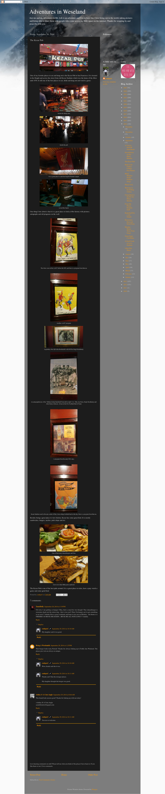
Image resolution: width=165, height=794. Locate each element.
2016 (125, 117)
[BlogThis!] (59, 595)
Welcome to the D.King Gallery (129, 190)
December (129, 127)
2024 (125, 91)
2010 (125, 291)
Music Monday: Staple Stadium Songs (129, 178)
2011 (125, 288)
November (129, 132)
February (129, 274)
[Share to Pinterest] (66, 595)
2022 (125, 97)
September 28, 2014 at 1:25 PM (61, 645)
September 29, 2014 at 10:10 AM (63, 629)
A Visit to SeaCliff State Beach (130, 147)
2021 (125, 101)
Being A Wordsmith (43, 645)
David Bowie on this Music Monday (129, 155)
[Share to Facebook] (64, 595)
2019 (125, 107)
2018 (125, 111)
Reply (38, 620)
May (127, 264)
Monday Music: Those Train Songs (130, 230)
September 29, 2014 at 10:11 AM (63, 673)
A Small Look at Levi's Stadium (129, 243)
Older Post (93, 774)
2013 (125, 281)
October (128, 137)
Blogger (94, 789)
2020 (125, 104)
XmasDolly (40, 606)
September (129, 140)
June (127, 261)
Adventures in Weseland (57, 11)
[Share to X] (62, 595)
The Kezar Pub (130, 161)
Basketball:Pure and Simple (130, 215)
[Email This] (57, 595)
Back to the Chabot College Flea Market (130, 168)
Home (64, 774)
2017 (125, 114)
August (128, 254)
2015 (125, 120)
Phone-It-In (129, 185)
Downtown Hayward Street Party (130, 222)
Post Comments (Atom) (47, 780)
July (127, 257)
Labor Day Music (128, 249)
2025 (125, 88)
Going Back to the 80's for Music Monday (130, 198)
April (127, 267)
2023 (125, 94)
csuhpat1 (45, 628)
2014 (125, 124)
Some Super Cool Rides (129, 237)
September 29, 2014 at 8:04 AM (64, 695)
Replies (40, 624)
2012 (125, 284)
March (128, 270)
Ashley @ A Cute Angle (44, 694)
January (128, 277)
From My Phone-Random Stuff (128, 207)
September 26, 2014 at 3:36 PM (54, 606)
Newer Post (35, 774)
